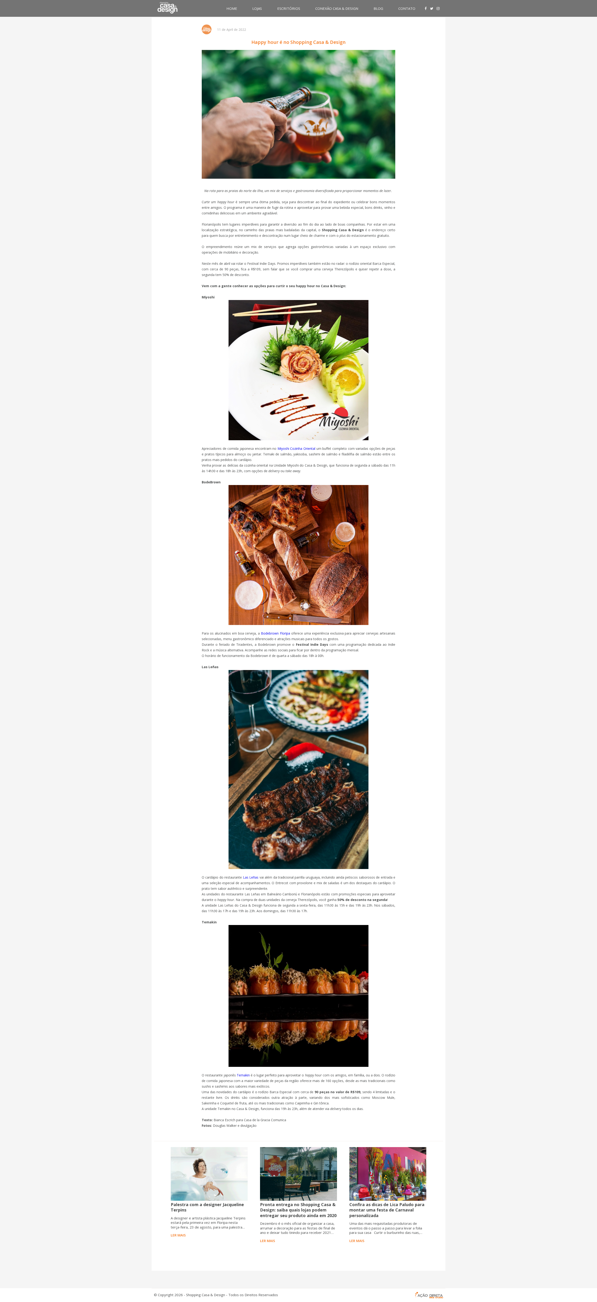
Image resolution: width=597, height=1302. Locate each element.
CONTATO (406, 8)
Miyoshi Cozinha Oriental (296, 448)
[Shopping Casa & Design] (167, 7)
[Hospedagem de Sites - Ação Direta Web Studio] (429, 1295)
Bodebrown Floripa (275, 633)
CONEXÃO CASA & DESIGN (336, 8)
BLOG (378, 8)
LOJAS (257, 8)
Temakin (243, 1075)
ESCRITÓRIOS (288, 8)
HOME (231, 8)
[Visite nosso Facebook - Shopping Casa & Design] (425, 8)
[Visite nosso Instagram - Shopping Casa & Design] (438, 8)
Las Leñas (250, 877)
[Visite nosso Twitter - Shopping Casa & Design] (431, 8)
